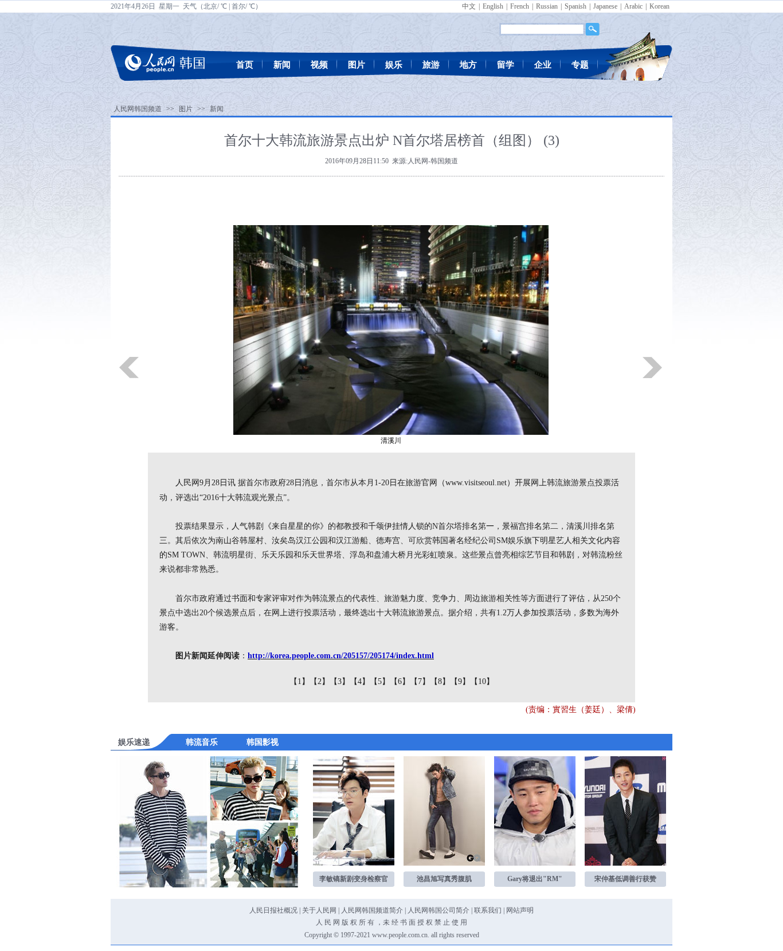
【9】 (460, 681)
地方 (468, 64)
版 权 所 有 (358, 922)
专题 (580, 64)
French (519, 6)
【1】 (299, 681)
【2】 (320, 681)
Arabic (633, 6)
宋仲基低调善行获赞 (625, 879)
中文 (469, 6)
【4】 (360, 681)
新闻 (282, 64)
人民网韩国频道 (137, 109)
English (493, 6)
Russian (547, 6)
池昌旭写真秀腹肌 (444, 879)
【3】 (340, 681)
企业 (542, 64)
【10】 (482, 681)
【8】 (440, 681)
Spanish (575, 6)
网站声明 (520, 910)
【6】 (400, 681)
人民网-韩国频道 (433, 161)
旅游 (431, 64)
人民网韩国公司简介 (438, 910)
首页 (244, 64)
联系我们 (487, 910)
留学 (505, 64)
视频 (319, 64)
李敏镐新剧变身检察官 (353, 879)
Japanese (605, 6)
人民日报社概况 (273, 910)
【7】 (420, 681)
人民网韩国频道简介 (372, 910)
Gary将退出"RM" (534, 879)
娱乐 (393, 64)
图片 (356, 64)
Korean (659, 6)
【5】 (380, 681)
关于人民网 (319, 910)
